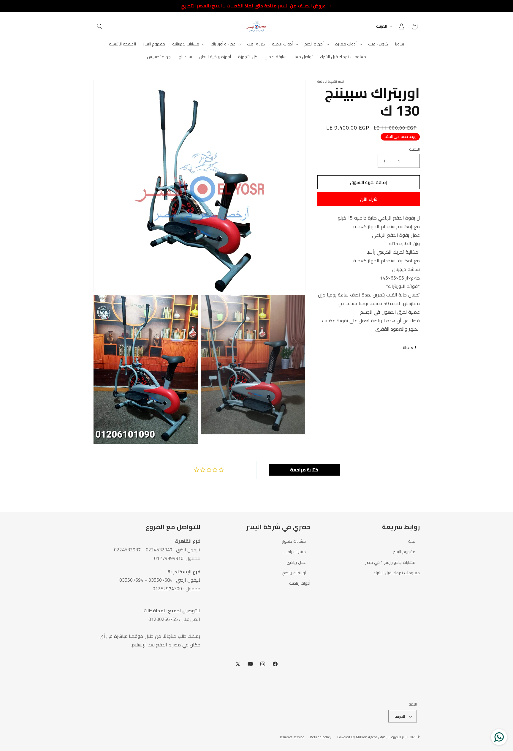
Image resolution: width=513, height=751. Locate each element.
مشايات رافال (295, 552)
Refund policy (320, 737)
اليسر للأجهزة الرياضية (394, 737)
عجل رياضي (296, 562)
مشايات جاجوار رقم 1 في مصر (390, 562)
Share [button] (408, 347)
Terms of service (292, 737)
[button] (99, 26)
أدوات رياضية (299, 583)
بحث (411, 541)
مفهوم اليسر (404, 552)
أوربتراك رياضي (294, 572)
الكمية (414, 149)
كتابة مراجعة (304, 469)
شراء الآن (368, 199)
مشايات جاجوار (294, 541)
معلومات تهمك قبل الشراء (396, 572)
